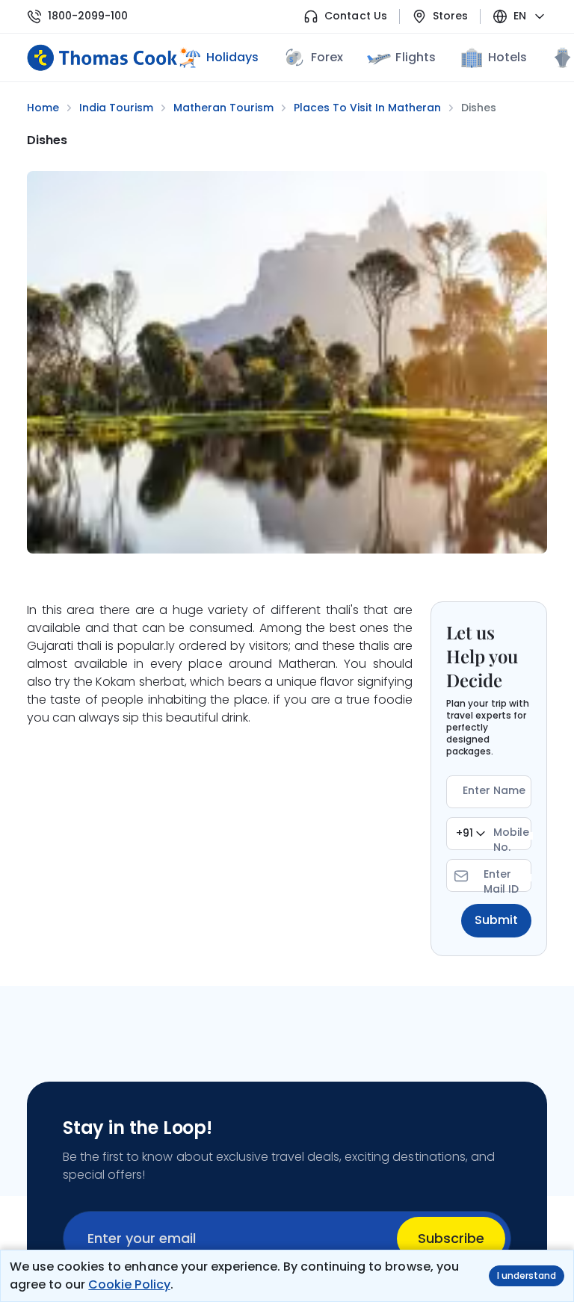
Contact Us (355, 16)
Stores (450, 16)
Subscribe (451, 1238)
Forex (327, 57)
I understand (526, 1275)
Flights (415, 57)
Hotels (507, 57)
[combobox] (470, 833)
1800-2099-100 (88, 16)
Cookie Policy (129, 1284)
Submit (496, 920)
